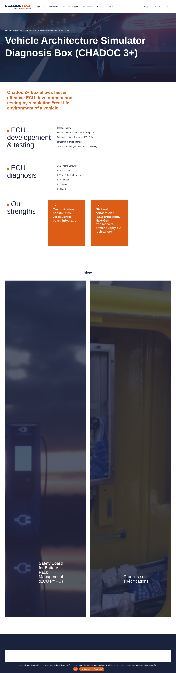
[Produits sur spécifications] (130, 449)
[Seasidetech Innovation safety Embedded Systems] (18, 6)
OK (75, 669)
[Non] (172, 667)
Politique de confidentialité (92, 669)
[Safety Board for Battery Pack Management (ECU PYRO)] (45, 449)
